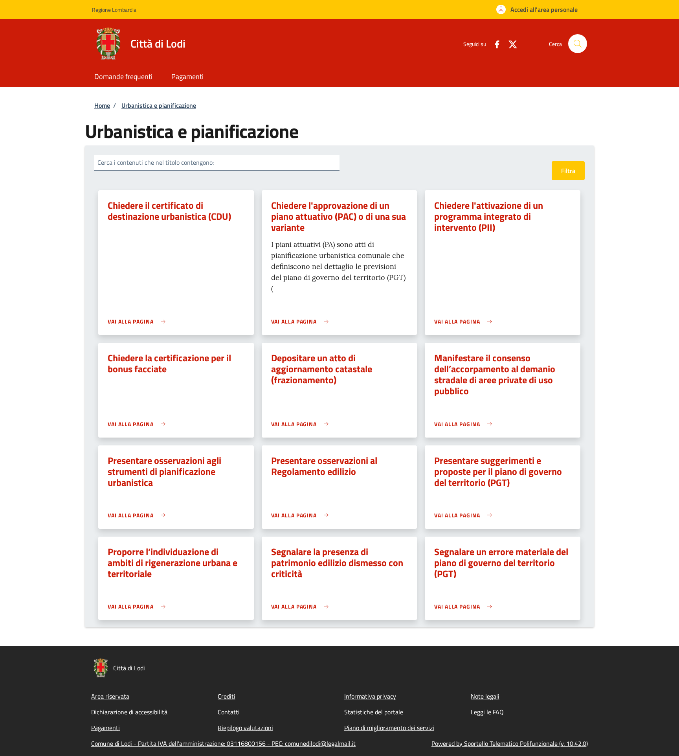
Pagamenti (105, 727)
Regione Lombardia (114, 10)
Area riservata (110, 696)
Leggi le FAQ (487, 712)
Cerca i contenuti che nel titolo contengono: (155, 162)
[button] (537, 9)
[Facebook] (494, 43)
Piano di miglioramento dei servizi (389, 727)
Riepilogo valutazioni (245, 727)
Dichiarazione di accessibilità (129, 712)
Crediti (226, 696)
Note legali (485, 696)
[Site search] (577, 43)
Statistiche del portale (373, 712)
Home (102, 105)
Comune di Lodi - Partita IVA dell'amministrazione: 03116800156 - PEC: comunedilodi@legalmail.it (223, 743)
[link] (138, 321)
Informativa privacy (370, 696)
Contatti (229, 712)
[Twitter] (510, 43)
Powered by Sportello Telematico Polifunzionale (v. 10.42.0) (509, 743)
